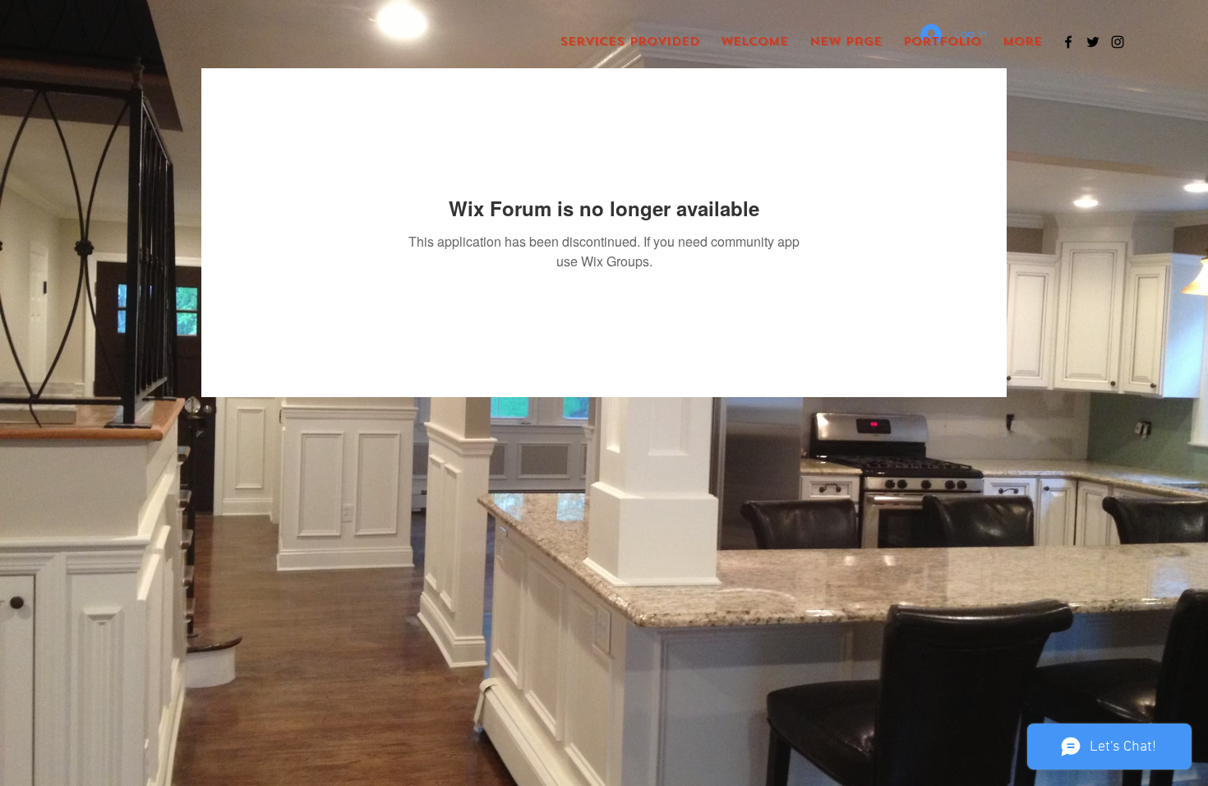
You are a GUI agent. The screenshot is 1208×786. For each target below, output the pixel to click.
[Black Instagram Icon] (1117, 42)
